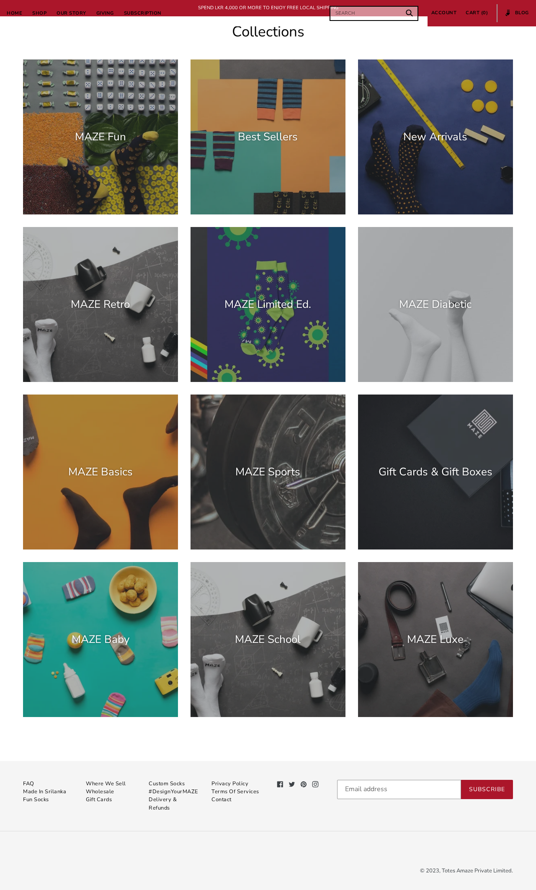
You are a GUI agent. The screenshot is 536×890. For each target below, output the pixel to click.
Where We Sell (106, 783)
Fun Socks (36, 799)
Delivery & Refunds (163, 803)
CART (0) (477, 13)
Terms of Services (235, 791)
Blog (517, 16)
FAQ (28, 783)
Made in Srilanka (44, 791)
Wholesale (100, 791)
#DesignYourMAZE (173, 791)
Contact (221, 799)
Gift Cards (99, 799)
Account (446, 12)
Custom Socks (167, 783)
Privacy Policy (229, 783)
